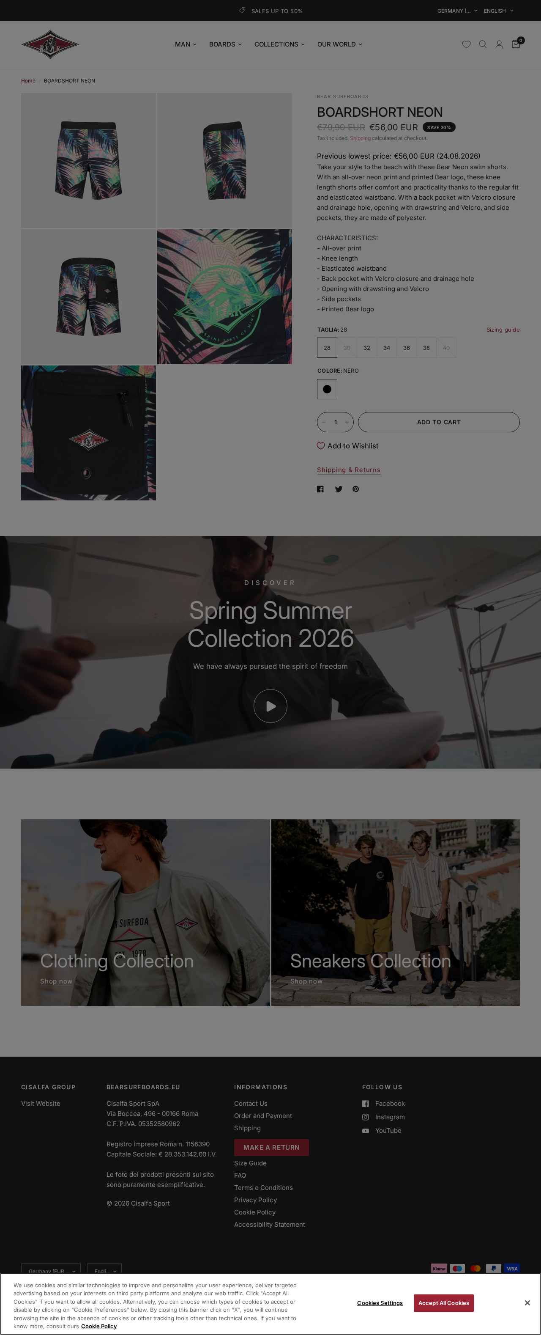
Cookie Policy (99, 1326)
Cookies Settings (380, 1302)
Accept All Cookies (443, 1302)
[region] (270, 1304)
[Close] (527, 1303)
